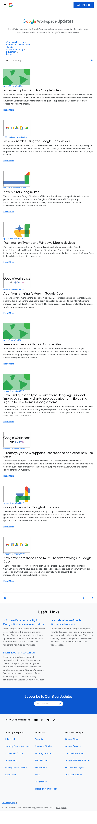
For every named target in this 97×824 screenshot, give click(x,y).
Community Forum (14, 753)
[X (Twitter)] (42, 720)
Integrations (41, 782)
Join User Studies (73, 774)
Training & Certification (46, 789)
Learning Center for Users (17, 746)
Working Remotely (44, 753)
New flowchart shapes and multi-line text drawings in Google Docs (47, 560)
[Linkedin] (48, 720)
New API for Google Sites (21, 192)
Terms (64, 808)
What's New (10, 774)
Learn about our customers (19, 652)
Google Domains (73, 746)
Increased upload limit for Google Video (32, 90)
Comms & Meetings (16, 42)
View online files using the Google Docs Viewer (36, 141)
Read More (8, 110)
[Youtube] (36, 720)
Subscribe (83, 5)
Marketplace (41, 767)
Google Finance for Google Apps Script (31, 507)
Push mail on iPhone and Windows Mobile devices (39, 243)
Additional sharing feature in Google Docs (33, 293)
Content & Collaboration (19, 45)
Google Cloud (72, 739)
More (10, 54)
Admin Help (10, 739)
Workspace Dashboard (16, 767)
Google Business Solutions (77, 760)
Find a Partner (41, 760)
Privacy (58, 808)
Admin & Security (15, 49)
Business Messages (74, 767)
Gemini (10, 47)
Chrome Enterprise (74, 753)
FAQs (37, 774)
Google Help (11, 760)
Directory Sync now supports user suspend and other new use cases (48, 454)
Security (39, 739)
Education (12, 52)
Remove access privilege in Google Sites (32, 344)
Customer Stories (43, 746)
